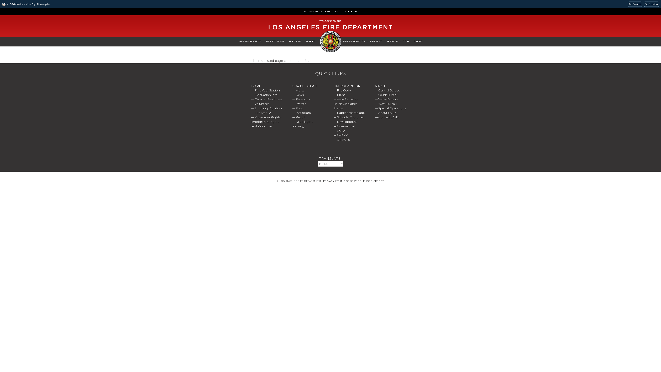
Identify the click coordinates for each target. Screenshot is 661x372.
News (300, 95)
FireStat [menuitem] (376, 41)
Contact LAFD (388, 117)
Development (347, 121)
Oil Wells (343, 139)
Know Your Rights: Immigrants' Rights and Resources (266, 122)
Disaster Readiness (268, 99)
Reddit (301, 117)
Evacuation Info (266, 95)
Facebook (303, 99)
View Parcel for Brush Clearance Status (346, 104)
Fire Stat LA (263, 113)
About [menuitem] (418, 41)
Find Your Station (267, 90)
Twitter (301, 104)
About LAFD (387, 113)
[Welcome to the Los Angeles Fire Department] (330, 30)
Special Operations (392, 108)
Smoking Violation (268, 108)
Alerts (300, 90)
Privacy (328, 181)
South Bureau (388, 95)
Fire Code (344, 90)
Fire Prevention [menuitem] (354, 41)
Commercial (346, 126)
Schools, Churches (350, 117)
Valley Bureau (388, 99)
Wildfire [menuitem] (295, 41)
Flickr (300, 108)
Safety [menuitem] (310, 41)
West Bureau (387, 104)
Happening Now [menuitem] (250, 41)
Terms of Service (349, 181)
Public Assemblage (351, 113)
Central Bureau (389, 90)
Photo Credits (373, 181)
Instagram (303, 113)
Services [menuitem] (392, 41)
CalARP (342, 135)
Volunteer (262, 104)
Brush (341, 95)
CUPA (341, 130)
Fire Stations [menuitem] (275, 41)
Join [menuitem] (406, 41)
